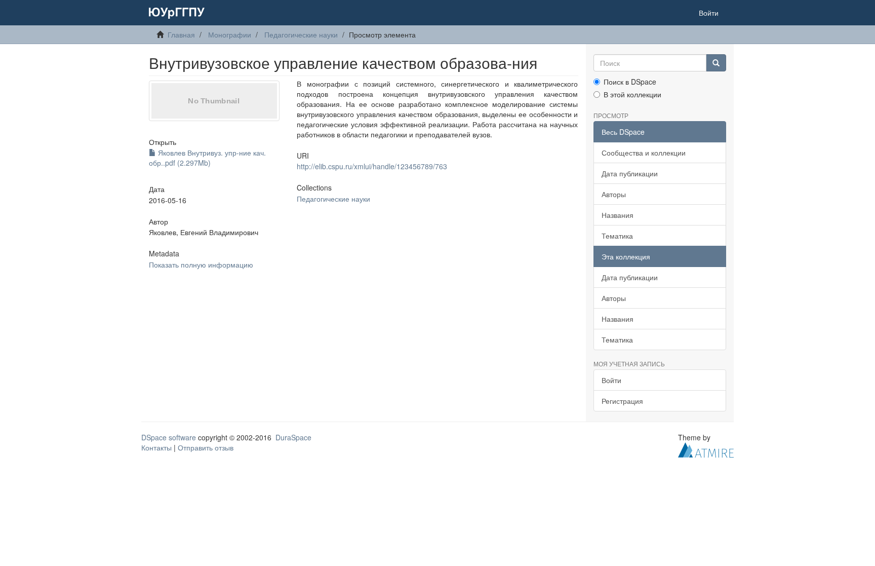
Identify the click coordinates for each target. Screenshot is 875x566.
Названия (617, 215)
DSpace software (168, 437)
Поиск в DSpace (630, 82)
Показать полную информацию (201, 264)
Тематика (617, 236)
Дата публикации (630, 173)
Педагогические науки (301, 34)
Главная (181, 34)
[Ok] (716, 62)
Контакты (156, 447)
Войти (611, 380)
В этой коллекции (632, 94)
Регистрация (622, 401)
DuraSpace (293, 437)
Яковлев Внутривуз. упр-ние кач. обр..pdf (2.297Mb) (207, 157)
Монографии (229, 34)
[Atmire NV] (706, 449)
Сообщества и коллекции (644, 152)
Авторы (614, 194)
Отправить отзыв (205, 447)
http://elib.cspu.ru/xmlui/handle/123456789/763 (372, 166)
